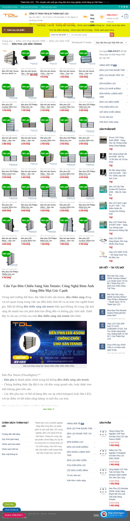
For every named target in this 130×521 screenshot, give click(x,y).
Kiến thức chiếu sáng (108, 122)
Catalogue (52, 514)
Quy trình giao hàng (10, 439)
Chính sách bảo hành (11, 444)
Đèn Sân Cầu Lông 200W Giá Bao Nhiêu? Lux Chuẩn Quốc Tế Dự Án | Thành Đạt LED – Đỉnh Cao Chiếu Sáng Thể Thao (117, 282)
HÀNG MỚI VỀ (106, 65)
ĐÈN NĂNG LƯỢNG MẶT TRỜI (111, 95)
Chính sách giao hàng (48, 7)
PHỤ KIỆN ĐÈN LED (108, 107)
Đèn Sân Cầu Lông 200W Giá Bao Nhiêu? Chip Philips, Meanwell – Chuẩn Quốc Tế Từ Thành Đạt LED (117, 299)
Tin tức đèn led (106, 117)
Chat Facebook (11, 510)
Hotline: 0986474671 (14, 515)
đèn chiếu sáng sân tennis (39, 306)
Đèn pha (9, 379)
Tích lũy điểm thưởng (9, 7)
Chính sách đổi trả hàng (29, 7)
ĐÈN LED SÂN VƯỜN (109, 102)
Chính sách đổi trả (10, 449)
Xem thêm (47, 409)
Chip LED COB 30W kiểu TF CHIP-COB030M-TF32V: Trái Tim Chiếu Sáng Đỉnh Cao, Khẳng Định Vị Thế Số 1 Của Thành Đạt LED (117, 331)
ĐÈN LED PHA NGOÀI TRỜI (30, 41)
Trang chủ (7, 41)
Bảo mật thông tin (10, 454)
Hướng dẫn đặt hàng (11, 434)
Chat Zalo (9, 504)
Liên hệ (43, 514)
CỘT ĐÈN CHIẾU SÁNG (110, 112)
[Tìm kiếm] (112, 34)
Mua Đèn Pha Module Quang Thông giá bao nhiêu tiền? (116, 313)
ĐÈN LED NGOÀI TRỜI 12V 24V (111, 77)
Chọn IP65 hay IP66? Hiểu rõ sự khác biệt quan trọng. (116, 347)
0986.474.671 (114, 51)
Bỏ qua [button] (106, 2)
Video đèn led (33, 514)
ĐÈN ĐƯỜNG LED (107, 83)
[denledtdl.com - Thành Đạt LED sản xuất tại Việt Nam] (11, 16)
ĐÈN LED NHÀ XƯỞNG (110, 88)
